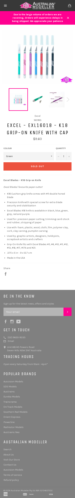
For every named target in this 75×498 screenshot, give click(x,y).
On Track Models (12, 406)
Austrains (9, 391)
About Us (8, 454)
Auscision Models (13, 381)
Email (11, 341)
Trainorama (10, 401)
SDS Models (10, 386)
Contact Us (9, 464)
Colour (7, 148)
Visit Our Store (11, 459)
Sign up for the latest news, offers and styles (28, 303)
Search (7, 449)
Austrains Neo (11, 432)
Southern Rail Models (15, 411)
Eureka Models (11, 396)
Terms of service (12, 475)
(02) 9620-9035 (16, 337)
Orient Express (11, 416)
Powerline (8, 422)
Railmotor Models (13, 427)
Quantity (61, 148)
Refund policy (11, 480)
